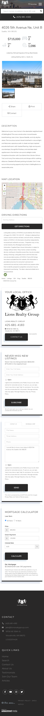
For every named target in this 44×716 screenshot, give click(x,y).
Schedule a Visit (30, 424)
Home (3, 278)
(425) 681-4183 (23, 17)
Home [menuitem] (5, 656)
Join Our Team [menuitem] (9, 676)
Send (16, 488)
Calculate (16, 556)
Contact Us (16, 337)
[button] (41, 11)
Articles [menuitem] (6, 680)
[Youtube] (10, 692)
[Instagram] (16, 692)
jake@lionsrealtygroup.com (17, 627)
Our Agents (33, 334)
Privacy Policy (8, 497)
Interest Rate (9, 543)
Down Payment (10, 535)
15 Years (18, 521)
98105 (30, 278)
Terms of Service (20, 497)
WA (14, 278)
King (18, 278)
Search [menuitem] (5, 660)
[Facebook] (5, 692)
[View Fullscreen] (4, 193)
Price (6, 526)
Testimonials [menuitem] (8, 672)
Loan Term (8, 516)
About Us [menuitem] (7, 668)
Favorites (33, 4)
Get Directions (22, 226)
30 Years (10, 521)
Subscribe (16, 402)
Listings (9, 278)
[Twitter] (21, 692)
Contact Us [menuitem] (8, 664)
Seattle (24, 278)
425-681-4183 (14, 325)
